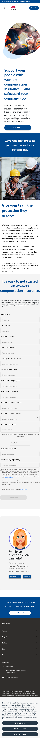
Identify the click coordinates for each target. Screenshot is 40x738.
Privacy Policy (9, 477)
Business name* (7, 336)
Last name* (5, 325)
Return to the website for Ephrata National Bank (16, 1)
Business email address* (11, 413)
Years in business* (9, 347)
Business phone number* (12, 402)
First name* (6, 314)
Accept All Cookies (20, 734)
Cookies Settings (20, 723)
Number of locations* (10, 391)
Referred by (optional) (10, 459)
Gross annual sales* (9, 369)
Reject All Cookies (20, 728)
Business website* (9, 448)
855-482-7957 (9, 666)
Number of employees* (11, 380)
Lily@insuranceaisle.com (12, 677)
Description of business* (11, 358)
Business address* (9, 424)
